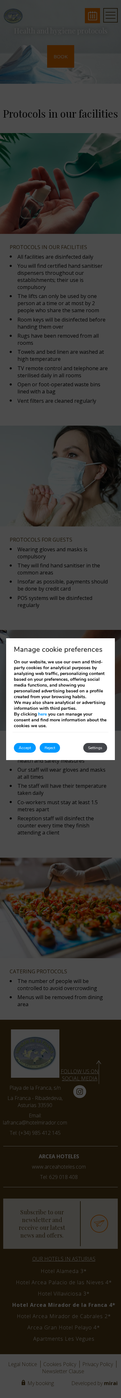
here (42, 714)
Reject (50, 747)
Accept (25, 747)
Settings (95, 747)
